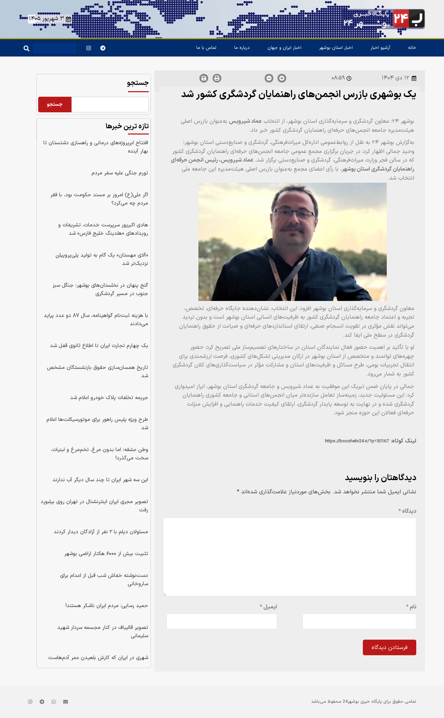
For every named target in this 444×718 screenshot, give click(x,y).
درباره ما (242, 47)
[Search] (25, 47)
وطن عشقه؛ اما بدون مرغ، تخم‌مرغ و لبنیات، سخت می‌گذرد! (99, 454)
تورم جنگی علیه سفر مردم (120, 173)
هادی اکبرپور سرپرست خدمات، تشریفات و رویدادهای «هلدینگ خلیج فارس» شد (103, 229)
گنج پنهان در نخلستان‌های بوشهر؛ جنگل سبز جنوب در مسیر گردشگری (100, 290)
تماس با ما (206, 47)
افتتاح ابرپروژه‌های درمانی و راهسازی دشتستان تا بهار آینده (95, 147)
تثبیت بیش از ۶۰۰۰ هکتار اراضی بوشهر (106, 554)
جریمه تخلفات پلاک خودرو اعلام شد (109, 398)
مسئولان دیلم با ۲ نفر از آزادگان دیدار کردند (101, 532)
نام (411, 607)
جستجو (138, 83)
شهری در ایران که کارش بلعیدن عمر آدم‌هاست (98, 658)
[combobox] (54, 48)
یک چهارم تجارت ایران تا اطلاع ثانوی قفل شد (99, 346)
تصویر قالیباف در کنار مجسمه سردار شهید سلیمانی (102, 632)
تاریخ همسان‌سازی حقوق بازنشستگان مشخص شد (97, 372)
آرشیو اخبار (380, 47)
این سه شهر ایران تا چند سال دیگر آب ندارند (100, 480)
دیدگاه (407, 511)
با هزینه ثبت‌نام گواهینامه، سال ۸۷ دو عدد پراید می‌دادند (96, 320)
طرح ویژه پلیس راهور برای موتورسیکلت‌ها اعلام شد (97, 424)
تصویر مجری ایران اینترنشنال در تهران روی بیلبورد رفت (94, 506)
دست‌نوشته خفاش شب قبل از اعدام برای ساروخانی (104, 580)
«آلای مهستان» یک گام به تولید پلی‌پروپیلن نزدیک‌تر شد (102, 259)
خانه (412, 47)
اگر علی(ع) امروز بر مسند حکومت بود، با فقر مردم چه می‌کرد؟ (99, 199)
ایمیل (268, 607)
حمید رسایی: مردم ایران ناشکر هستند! (107, 606)
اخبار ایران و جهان (284, 47)
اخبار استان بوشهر (336, 47)
